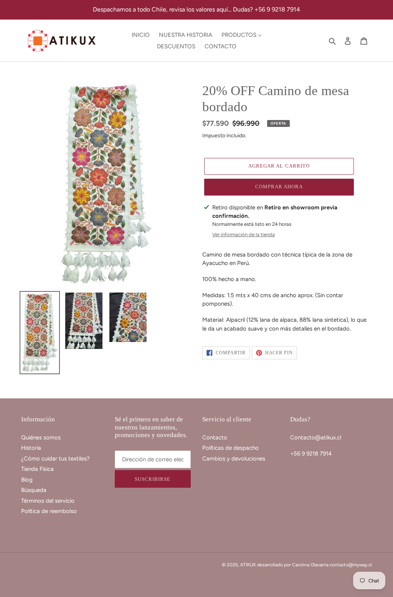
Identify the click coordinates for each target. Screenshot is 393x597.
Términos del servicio (47, 500)
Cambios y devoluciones (233, 458)
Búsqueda (33, 490)
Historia (31, 447)
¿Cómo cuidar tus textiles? (55, 458)
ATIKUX (248, 564)
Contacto (214, 437)
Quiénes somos (41, 437)
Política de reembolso (49, 511)
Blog (27, 479)
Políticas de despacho (230, 447)
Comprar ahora (279, 186)
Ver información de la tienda (243, 234)
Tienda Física (37, 468)
